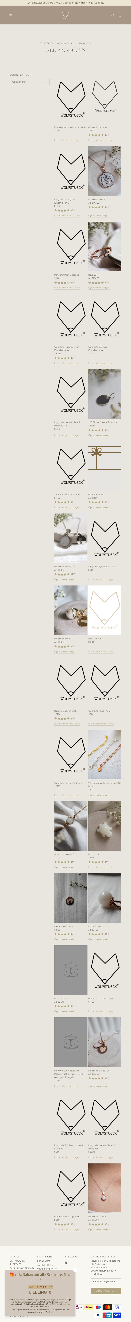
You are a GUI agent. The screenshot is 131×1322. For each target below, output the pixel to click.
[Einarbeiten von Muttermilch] (71, 99)
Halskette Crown (97, 1217)
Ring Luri (93, 275)
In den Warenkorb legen (67, 140)
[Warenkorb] (119, 15)
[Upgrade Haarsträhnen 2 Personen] (105, 1117)
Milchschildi (95, 854)
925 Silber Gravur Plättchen (103, 422)
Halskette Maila (62, 639)
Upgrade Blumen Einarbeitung (97, 349)
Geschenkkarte (96, 495)
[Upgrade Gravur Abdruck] (71, 754)
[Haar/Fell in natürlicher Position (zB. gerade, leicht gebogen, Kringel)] (71, 1042)
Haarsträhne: (61, 998)
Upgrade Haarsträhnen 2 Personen (102, 1147)
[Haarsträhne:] (71, 970)
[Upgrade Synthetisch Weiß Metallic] (71, 1117)
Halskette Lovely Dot (99, 1071)
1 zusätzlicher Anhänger (67, 495)
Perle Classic (95, 926)
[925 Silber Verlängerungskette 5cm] (105, 754)
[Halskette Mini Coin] (71, 538)
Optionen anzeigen (98, 216)
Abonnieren (106, 1291)
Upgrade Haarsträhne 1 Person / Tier (67, 424)
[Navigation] (10, 15)
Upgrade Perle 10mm (99, 711)
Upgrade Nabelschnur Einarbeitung (66, 349)
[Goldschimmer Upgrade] (71, 1188)
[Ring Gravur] (105, 610)
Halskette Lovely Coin (100, 199)
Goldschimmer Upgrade (67, 1217)
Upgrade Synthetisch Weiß (102, 567)
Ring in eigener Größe (66, 711)
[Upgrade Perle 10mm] (105, 682)
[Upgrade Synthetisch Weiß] (105, 538)
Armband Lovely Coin (65, 854)
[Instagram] (65, 1262)
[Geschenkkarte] (105, 466)
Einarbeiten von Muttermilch (70, 127)
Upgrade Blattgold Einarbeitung (64, 201)
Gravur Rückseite (97, 127)
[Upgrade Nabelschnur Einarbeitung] (71, 318)
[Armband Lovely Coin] (71, 826)
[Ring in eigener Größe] (71, 682)
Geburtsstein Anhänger (101, 998)
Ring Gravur (94, 639)
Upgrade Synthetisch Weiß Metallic (68, 1147)
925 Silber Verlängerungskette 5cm (104, 785)
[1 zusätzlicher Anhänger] (71, 466)
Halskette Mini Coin (64, 567)
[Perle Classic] (105, 898)
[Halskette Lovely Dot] (105, 1042)
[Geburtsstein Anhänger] (105, 970)
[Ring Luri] (105, 246)
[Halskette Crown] (105, 1188)
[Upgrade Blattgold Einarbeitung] (71, 171)
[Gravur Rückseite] (105, 99)
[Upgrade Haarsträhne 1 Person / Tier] (71, 394)
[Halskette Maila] (71, 610)
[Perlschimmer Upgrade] (71, 246)
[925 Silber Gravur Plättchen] (105, 394)
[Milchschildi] (105, 826)
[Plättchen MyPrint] (71, 898)
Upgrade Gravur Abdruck (68, 783)
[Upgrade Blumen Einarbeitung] (105, 318)
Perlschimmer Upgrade (66, 275)
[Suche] (112, 15)
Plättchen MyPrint (64, 926)
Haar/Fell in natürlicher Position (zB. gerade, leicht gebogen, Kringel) (68, 1074)
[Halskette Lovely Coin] (105, 171)
